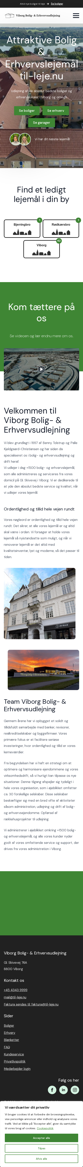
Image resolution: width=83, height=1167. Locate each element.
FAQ (7, 1047)
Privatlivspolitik (14, 1061)
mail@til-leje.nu (15, 997)
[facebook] (52, 1090)
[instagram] (75, 1090)
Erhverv (9, 1033)
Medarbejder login (17, 1069)
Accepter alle (41, 1138)
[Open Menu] (76, 16)
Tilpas (41, 1148)
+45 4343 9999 (15, 990)
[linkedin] (63, 1090)
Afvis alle (41, 1158)
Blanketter (11, 1040)
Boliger (9, 1025)
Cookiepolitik (45, 1128)
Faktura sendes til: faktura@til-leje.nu (31, 1004)
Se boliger (57, 3)
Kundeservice (14, 1054)
